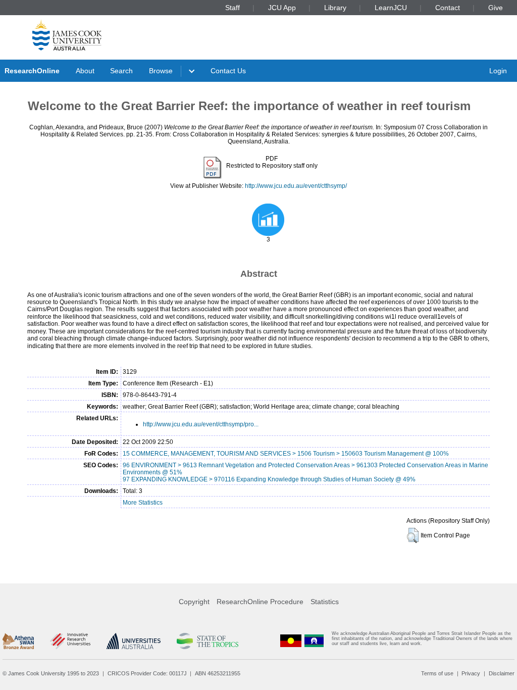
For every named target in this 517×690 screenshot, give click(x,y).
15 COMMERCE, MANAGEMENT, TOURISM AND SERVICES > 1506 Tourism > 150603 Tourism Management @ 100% (286, 453)
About (85, 71)
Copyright (194, 602)
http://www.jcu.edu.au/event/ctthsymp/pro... (200, 424)
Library (335, 8)
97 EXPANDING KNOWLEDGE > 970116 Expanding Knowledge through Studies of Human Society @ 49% (269, 479)
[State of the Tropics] (207, 641)
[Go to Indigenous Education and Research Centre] (291, 641)
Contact (447, 8)
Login (498, 71)
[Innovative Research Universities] (70, 641)
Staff (232, 8)
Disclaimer (501, 673)
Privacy (470, 673)
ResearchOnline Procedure (260, 602)
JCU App (282, 8)
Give (495, 8)
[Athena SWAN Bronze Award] (18, 641)
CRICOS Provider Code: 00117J (147, 673)
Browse (161, 71)
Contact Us (228, 71)
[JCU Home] (67, 35)
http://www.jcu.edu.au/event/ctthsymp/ (296, 185)
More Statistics (143, 502)
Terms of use (437, 673)
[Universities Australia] (134, 641)
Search (121, 71)
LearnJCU (391, 8)
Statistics (325, 602)
